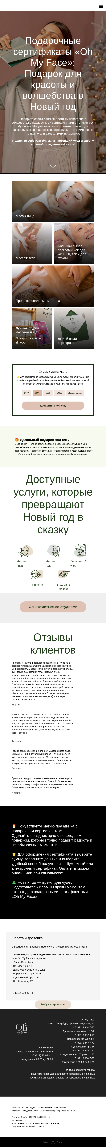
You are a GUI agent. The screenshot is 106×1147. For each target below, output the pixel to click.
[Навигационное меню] (101, 6)
